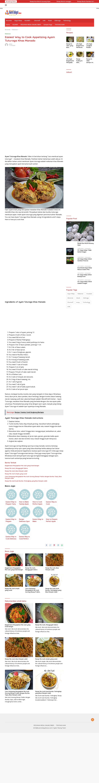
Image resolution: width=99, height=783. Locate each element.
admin (10, 44)
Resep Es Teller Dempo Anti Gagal (90, 60)
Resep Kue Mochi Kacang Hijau (30, 1)
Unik (44, 20)
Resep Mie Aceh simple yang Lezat (16, 474)
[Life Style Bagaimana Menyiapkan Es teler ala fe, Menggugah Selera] (70, 54)
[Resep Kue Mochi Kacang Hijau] (80, 231)
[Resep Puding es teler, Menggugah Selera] (80, 54)
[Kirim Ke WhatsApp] (62, 545)
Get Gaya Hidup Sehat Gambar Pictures (84, 260)
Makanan (8, 34)
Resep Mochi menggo (54, 1)
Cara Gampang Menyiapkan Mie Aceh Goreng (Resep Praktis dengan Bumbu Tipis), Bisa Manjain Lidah (33, 477)
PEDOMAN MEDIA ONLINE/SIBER (31, 24)
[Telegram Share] (58, 545)
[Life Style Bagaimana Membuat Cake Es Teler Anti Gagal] (80, 39)
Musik (50, 20)
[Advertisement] (20, 87)
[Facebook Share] (46, 545)
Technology (67, 20)
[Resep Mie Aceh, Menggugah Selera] (34, 559)
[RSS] (92, 719)
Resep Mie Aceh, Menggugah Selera (16, 468)
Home (8, 24)
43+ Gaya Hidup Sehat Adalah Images (84, 282)
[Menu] (6, 5)
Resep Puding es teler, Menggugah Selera (80, 60)
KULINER (27, 20)
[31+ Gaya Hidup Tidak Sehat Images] (70, 251)
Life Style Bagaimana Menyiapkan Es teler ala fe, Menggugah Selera (70, 60)
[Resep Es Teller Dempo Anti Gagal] (90, 54)
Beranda (9, 20)
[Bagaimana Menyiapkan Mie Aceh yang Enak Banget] (14, 559)
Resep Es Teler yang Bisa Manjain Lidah (69, 45)
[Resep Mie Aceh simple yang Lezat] (14, 580)
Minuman (70, 298)
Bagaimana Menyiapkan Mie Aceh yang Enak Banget (22, 465)
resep (78, 302)
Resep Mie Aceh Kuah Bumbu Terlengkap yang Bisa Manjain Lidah (26, 481)
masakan (89, 294)
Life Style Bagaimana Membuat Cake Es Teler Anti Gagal (80, 45)
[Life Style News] (13, 13)
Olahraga (57, 20)
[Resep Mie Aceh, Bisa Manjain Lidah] (54, 559)
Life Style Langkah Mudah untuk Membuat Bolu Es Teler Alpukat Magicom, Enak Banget (89, 45)
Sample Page (48, 24)
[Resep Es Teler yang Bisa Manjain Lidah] (70, 39)
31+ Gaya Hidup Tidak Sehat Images (84, 251)
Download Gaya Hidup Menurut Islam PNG (84, 268)
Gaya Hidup (18, 20)
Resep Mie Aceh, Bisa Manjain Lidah (16, 471)
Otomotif (37, 20)
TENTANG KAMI (59, 24)
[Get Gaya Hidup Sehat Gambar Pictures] (70, 260)
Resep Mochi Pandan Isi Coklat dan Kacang (81, 1)
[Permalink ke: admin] (6, 45)
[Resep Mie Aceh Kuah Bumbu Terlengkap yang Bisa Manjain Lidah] (54, 580)
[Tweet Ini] (50, 545)
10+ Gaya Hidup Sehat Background (84, 275)
